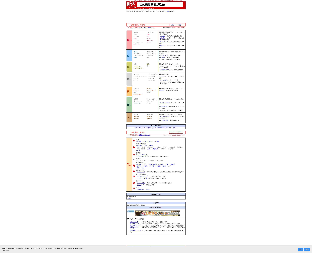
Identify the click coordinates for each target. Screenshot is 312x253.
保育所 (139, 166)
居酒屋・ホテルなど (144, 135)
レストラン (150, 40)
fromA (139, 185)
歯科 (151, 145)
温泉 (148, 64)
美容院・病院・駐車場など (146, 27)
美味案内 (162, 38)
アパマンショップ (142, 176)
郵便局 (139, 164)
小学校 (152, 166)
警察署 (173, 164)
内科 (138, 147)
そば (135, 38)
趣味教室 (149, 116)
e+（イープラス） (165, 102)
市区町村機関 (153, 164)
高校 (164, 166)
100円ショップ (138, 94)
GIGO (161, 76)
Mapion (148, 189)
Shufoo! (162, 90)
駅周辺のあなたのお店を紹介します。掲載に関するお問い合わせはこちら (156, 128)
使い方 (138, 8)
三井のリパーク (141, 156)
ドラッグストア (151, 90)
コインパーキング (142, 154)
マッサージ (137, 66)
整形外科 (155, 149)
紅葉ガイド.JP (134, 227)
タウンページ (141, 172)
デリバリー (137, 44)
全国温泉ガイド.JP (135, 230)
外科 (148, 149)
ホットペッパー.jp (165, 41)
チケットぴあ (164, 80)
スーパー (149, 88)
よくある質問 (144, 8)
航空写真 (179, 24)
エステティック (148, 141)
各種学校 (136, 118)
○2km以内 (178, 27)
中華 (148, 34)
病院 (146, 145)
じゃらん (162, 57)
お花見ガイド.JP (134, 223)
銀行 (145, 164)
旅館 (135, 57)
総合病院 (139, 145)
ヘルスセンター (138, 68)
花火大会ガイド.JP (135, 225)
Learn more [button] (6, 250)
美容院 (139, 141)
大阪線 (167, 11)
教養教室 (136, 116)
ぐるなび (162, 36)
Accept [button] (307, 249)
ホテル (136, 51)
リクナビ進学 (164, 120)
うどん (149, 38)
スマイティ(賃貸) (142, 178)
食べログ (162, 45)
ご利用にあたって (151, 8)
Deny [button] (300, 249)
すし (148, 36)
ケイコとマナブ (164, 116)
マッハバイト (141, 183)
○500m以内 (174, 27)
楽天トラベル (164, 55)
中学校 (158, 166)
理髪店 (157, 141)
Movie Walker (163, 106)
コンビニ (136, 90)
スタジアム (137, 103)
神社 (138, 168)
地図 (172, 24)
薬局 (138, 150)
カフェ (149, 42)
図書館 (161, 164)
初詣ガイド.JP (134, 222)
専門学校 (149, 118)
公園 (167, 164)
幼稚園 (145, 166)
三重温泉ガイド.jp (165, 69)
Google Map (140, 189)
